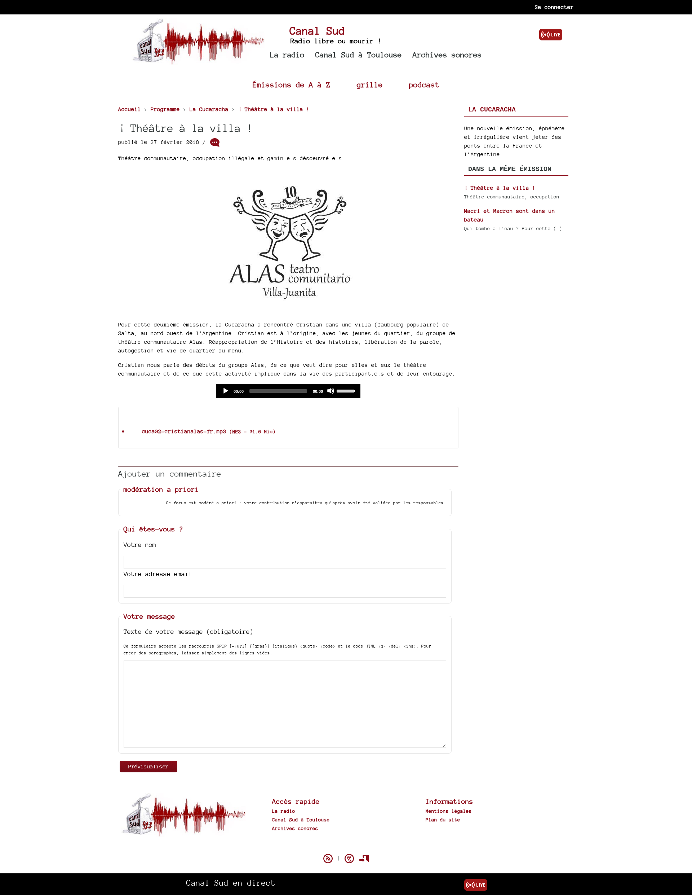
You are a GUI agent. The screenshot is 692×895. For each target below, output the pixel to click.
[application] (288, 391)
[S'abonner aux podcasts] (349, 858)
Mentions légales (449, 811)
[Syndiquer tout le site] (328, 858)
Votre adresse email (158, 574)
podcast (424, 84)
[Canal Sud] (198, 61)
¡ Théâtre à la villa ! (500, 188)
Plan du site (443, 819)
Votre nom (140, 544)
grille (370, 84)
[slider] (347, 390)
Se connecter (554, 7)
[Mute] (330, 390)
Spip (346, 846)
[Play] (225, 390)
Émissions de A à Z (292, 84)
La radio (287, 54)
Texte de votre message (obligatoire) (188, 631)
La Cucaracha (492, 109)
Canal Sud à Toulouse (358, 54)
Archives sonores (447, 54)
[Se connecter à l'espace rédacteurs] (364, 858)
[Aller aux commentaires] (215, 142)
